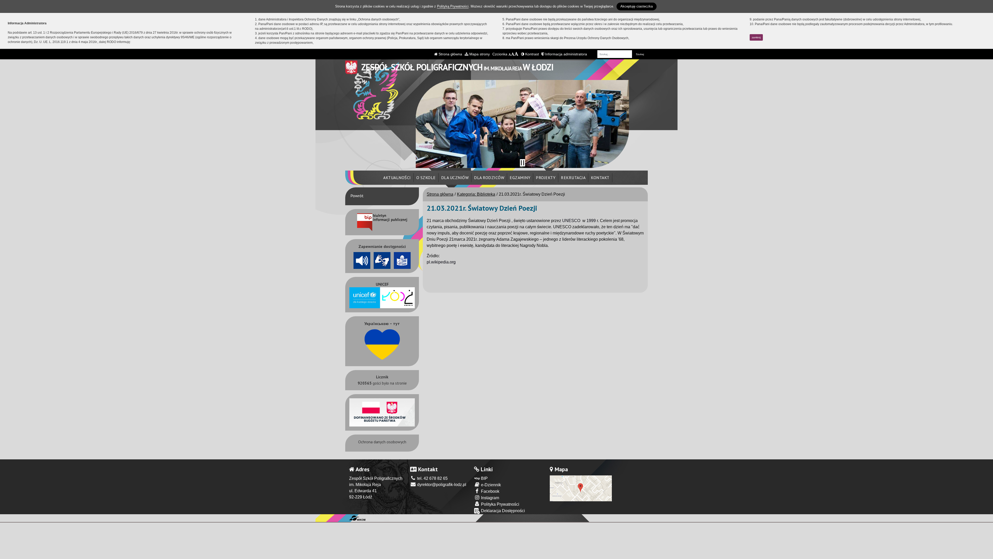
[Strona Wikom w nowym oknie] (357, 518)
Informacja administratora (565, 54)
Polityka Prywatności (499, 504)
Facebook (489, 491)
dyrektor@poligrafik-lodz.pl (441, 484)
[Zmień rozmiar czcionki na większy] (512, 54)
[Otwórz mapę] (581, 488)
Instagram (489, 498)
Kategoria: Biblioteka (476, 194)
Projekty (545, 177)
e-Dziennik (490, 485)
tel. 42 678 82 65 (432, 478)
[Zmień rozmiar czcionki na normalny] (509, 54)
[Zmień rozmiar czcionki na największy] (516, 54)
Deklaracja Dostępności (502, 511)
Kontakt (600, 177)
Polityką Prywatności (453, 6)
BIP (484, 478)
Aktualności (397, 177)
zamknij (756, 37)
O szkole (426, 177)
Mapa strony (479, 54)
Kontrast (531, 54)
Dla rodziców (489, 177)
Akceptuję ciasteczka (636, 6)
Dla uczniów (455, 177)
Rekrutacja (573, 177)
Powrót (357, 195)
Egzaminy (520, 177)
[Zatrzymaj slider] (522, 162)
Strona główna (450, 54)
